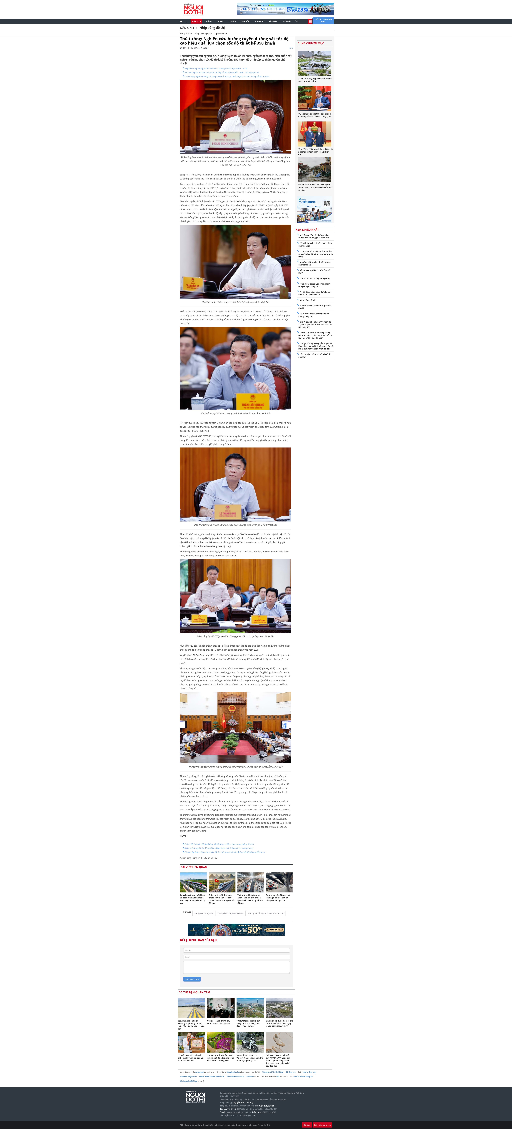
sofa (277, 1076)
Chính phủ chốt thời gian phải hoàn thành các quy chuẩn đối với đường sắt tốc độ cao (222, 899)
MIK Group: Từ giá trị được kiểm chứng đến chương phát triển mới (313, 236)
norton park (199, 1072)
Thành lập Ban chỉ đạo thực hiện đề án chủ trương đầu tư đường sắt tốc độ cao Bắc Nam (225, 852)
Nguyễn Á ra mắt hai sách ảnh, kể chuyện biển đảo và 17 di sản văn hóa (190, 1058)
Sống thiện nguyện (203, 33)
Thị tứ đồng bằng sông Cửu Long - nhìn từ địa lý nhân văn (314, 293)
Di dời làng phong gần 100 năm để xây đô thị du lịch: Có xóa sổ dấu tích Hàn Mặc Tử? (315, 324)
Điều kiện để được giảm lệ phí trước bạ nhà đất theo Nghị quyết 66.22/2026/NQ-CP (279, 1023)
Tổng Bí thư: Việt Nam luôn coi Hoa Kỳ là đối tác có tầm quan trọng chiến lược (315, 152)
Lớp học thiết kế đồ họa (188, 1081)
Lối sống (273, 21)
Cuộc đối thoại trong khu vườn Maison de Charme (218, 1022)
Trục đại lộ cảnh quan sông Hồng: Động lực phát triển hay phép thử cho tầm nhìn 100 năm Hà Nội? (315, 335)
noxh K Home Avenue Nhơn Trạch (211, 1076)
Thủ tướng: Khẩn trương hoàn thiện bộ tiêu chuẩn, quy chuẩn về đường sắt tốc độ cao (250, 899)
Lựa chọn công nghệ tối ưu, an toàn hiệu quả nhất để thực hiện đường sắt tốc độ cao (192, 899)
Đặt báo (306, 1125)
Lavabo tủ (250, 1076)
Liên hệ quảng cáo (322, 1125)
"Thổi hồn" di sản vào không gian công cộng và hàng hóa (314, 285)
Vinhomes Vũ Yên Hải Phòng (272, 1072)
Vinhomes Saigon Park (188, 1076)
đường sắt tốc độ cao (203, 913)
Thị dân (232, 21)
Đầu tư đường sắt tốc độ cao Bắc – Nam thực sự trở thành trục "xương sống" (219, 848)
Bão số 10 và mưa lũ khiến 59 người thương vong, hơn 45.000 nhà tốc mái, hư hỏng (315, 187)
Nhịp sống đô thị (212, 27)
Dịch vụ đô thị (221, 33)
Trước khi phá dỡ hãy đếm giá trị (315, 278)
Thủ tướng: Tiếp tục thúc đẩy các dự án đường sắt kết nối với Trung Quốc (314, 115)
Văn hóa (245, 21)
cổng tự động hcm (309, 1072)
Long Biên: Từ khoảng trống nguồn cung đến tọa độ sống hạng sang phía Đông (315, 254)
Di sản (220, 21)
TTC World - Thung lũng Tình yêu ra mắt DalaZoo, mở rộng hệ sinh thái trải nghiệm (220, 1058)
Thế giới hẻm (186, 33)
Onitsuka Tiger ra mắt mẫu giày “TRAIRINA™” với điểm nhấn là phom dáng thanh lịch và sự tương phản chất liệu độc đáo (278, 1060)
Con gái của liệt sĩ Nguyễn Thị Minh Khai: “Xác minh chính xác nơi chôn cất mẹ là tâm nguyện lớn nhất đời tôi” (316, 346)
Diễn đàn (287, 21)
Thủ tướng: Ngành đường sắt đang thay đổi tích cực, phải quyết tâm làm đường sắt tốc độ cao (227, 76)
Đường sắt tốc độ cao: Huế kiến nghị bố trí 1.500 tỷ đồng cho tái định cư (278, 898)
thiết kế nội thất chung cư (303, 1076)
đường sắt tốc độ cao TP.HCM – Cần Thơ (266, 913)
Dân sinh (196, 21)
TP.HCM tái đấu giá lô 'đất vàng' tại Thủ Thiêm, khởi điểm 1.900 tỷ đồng (248, 1023)
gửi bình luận (192, 979)
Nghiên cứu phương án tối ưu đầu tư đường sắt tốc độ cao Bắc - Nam (216, 68)
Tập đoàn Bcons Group (235, 1076)
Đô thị (209, 21)
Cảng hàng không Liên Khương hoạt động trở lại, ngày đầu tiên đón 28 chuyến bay (191, 1025)
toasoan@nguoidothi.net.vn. (238, 1112)
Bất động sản (290, 1072)
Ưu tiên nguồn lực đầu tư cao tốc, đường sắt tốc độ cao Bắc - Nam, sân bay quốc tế (222, 72)
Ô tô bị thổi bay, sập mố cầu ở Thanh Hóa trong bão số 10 (315, 80)
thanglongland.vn (233, 1072)
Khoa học (259, 21)
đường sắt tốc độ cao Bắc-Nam (230, 913)
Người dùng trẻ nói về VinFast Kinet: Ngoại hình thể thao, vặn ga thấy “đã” (250, 1058)
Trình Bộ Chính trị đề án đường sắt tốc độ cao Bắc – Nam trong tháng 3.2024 (219, 844)
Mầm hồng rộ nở (307, 300)
